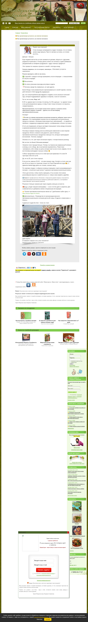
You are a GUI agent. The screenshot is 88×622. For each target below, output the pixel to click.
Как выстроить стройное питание (26, 320)
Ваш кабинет (26, 27)
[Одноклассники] (32, 268)
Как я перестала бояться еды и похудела (77, 480)
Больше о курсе (71, 400)
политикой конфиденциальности (41, 617)
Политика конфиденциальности (43, 580)
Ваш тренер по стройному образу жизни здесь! (30, 23)
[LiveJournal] (35, 268)
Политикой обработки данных (48, 573)
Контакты (9, 32)
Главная (17, 33)
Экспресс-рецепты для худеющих (68, 342)
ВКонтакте (3, 23)
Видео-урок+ (77, 447)
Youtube (9, 23)
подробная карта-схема (76, 449)
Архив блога (24, 33)
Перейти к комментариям (47, 265)
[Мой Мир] (33, 268)
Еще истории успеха (72, 495)
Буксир (15, 27)
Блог (7, 27)
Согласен (48, 619)
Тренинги (56, 27)
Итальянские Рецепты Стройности (26, 342)
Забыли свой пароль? (74, 366)
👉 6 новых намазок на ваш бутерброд (76, 426)
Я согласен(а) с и (75, 396)
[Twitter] (30, 268)
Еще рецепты (71, 550)
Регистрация (72, 365)
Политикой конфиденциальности (44, 575)
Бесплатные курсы (42, 27)
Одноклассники (6, 23)
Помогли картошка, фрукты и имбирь (76, 488)
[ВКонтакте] (28, 268)
